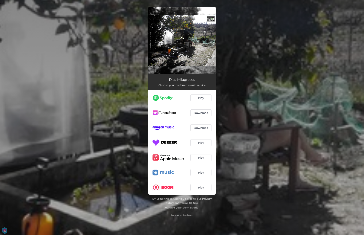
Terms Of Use (189, 202)
